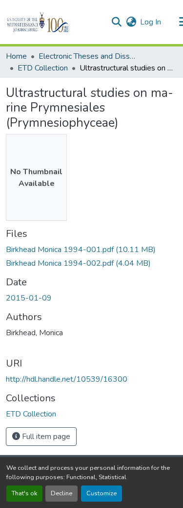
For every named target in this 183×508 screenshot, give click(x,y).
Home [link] (16, 56)
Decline (61, 493)
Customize (101, 493)
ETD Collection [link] (43, 68)
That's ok (24, 493)
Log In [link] (150, 22)
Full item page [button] (45, 436)
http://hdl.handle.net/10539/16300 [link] (66, 379)
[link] (91, 249)
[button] (54, 22)
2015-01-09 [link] (29, 298)
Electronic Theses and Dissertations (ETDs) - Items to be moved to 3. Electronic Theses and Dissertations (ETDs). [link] (87, 56)
